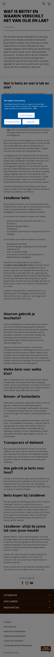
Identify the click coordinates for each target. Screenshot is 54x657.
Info (35, 108)
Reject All (30, 122)
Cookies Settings (26, 115)
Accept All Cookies (13, 122)
